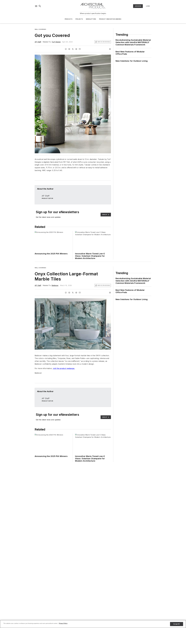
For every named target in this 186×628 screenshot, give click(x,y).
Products (68, 19)
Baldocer (55, 285)
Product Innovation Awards (110, 19)
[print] (110, 49)
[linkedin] (69, 49)
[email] (80, 49)
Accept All (176, 624)
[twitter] (73, 49)
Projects (79, 19)
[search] (39, 6)
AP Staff (38, 42)
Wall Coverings (40, 29)
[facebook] (66, 49)
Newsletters (91, 19)
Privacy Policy (63, 623)
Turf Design (56, 42)
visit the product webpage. (64, 368)
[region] (93, 624)
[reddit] (76, 49)
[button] (36, 6)
